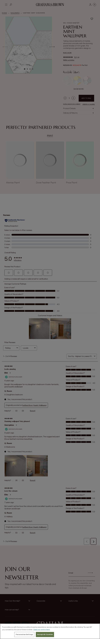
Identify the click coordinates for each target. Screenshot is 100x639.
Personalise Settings (24, 634)
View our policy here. (41, 629)
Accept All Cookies (45, 634)
